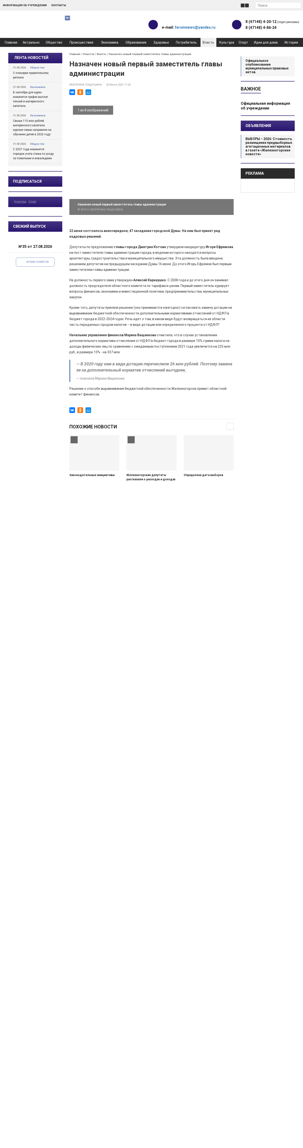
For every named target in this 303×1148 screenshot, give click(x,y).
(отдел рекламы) (272, 21)
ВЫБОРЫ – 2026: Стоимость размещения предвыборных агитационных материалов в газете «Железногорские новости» (268, 146)
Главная (11, 42)
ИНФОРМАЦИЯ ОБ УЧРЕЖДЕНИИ (25, 5)
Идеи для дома (266, 42)
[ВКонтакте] (72, 92)
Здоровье (161, 42)
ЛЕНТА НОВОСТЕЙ (31, 57)
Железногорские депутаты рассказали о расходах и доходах (150, 477)
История (291, 42)
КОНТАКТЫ (58, 5)
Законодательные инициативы (92, 475)
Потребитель (186, 42)
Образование (136, 42)
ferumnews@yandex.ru (195, 27)
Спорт (243, 42)
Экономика (109, 42)
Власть (208, 42)
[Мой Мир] (88, 92)
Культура (226, 42)
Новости (88, 54)
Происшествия (81, 42)
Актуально (31, 42)
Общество (54, 42)
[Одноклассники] (80, 92)
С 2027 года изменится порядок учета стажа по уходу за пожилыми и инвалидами (33, 154)
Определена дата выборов (203, 475)
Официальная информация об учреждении (265, 105)
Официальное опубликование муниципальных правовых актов (267, 66)
